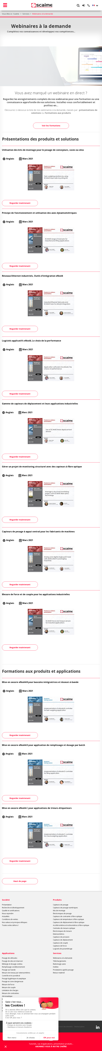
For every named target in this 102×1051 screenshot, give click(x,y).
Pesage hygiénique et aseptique (14, 978)
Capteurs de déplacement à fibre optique (68, 922)
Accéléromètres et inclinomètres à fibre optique (71, 925)
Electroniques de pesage (62, 913)
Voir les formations (51, 125)
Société (6, 899)
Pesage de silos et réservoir (12, 961)
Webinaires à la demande (62, 958)
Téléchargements (59, 961)
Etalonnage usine (59, 964)
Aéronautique (7, 996)
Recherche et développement (13, 908)
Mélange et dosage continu (12, 964)
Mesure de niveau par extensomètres (16, 973)
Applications (8, 953)
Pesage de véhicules (9, 958)
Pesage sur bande (9, 970)
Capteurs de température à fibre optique (68, 919)
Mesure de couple (9, 987)
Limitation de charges (10, 990)
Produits (57, 899)
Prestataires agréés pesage (63, 970)
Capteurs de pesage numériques (65, 908)
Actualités (5, 916)
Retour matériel (59, 973)
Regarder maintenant (20, 203)
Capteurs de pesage (60, 905)
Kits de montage (59, 910)
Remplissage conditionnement (13, 967)
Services (57, 953)
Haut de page (19, 881)
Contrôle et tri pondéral (11, 976)
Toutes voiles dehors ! (10, 925)
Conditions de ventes (10, 919)
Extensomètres (58, 934)
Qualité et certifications (10, 910)
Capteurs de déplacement (63, 940)
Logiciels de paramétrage (62, 949)
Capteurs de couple (60, 943)
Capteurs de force (60, 946)
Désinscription (79, 1027)
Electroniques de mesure (62, 931)
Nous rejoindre (7, 913)
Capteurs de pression (61, 937)
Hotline (55, 967)
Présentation (7, 905)
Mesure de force (8, 984)
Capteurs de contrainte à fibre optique (67, 916)
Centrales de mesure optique (64, 928)
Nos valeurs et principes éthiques (14, 922)
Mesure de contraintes (10, 993)
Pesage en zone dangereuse (12, 981)
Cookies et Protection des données (60, 1027)
